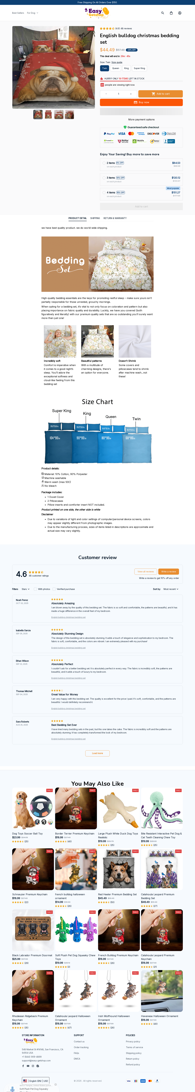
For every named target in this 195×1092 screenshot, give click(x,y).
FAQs (76, 1053)
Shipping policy (134, 1053)
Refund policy (133, 1064)
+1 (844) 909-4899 (32, 1056)
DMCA (77, 1058)
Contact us (79, 1041)
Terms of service (134, 1047)
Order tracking (81, 1047)
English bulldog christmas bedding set (68, 617)
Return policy (132, 1058)
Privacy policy (133, 1041)
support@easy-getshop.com (36, 1060)
